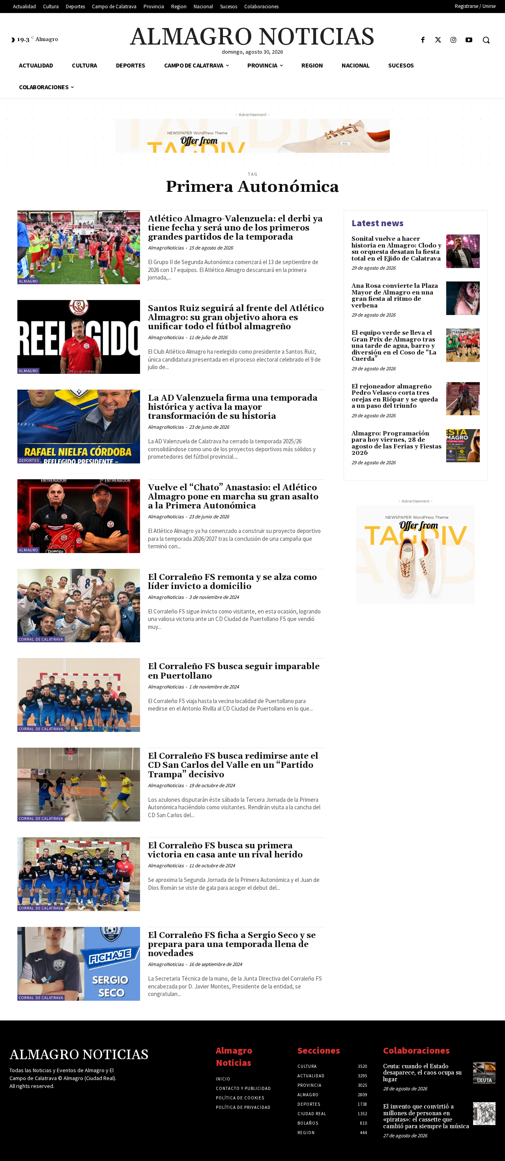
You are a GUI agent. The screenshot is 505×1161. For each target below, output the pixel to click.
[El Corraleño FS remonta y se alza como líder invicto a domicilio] (78, 606)
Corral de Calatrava (41, 639)
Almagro (28, 281)
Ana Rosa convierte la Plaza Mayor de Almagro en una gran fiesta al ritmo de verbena (395, 295)
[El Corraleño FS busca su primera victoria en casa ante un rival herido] (78, 874)
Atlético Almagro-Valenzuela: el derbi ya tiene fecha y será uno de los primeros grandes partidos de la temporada (235, 228)
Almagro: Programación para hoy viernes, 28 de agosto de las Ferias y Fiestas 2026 (396, 443)
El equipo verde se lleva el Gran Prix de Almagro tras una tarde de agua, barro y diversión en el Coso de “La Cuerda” (394, 346)
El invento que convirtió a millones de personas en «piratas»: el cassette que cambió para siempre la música (426, 1116)
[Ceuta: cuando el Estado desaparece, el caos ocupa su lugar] (484, 1073)
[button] (486, 39)
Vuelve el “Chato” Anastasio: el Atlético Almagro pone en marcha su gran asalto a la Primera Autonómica (233, 497)
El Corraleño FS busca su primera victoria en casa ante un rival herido (225, 850)
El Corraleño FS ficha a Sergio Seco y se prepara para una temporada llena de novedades (232, 944)
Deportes (29, 460)
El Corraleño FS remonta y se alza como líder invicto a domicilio (232, 582)
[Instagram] (453, 40)
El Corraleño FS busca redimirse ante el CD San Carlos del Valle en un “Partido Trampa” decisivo (233, 765)
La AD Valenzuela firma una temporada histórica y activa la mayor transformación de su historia (233, 407)
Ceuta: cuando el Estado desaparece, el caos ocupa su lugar (422, 1073)
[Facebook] (422, 40)
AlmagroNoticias (165, 247)
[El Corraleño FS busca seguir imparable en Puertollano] (78, 695)
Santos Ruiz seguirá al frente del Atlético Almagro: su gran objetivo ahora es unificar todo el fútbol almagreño (236, 318)
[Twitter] (438, 40)
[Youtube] (469, 40)
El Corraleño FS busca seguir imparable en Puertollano (234, 671)
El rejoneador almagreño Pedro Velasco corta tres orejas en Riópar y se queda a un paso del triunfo (395, 396)
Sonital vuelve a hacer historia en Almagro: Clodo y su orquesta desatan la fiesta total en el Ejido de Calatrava (396, 249)
